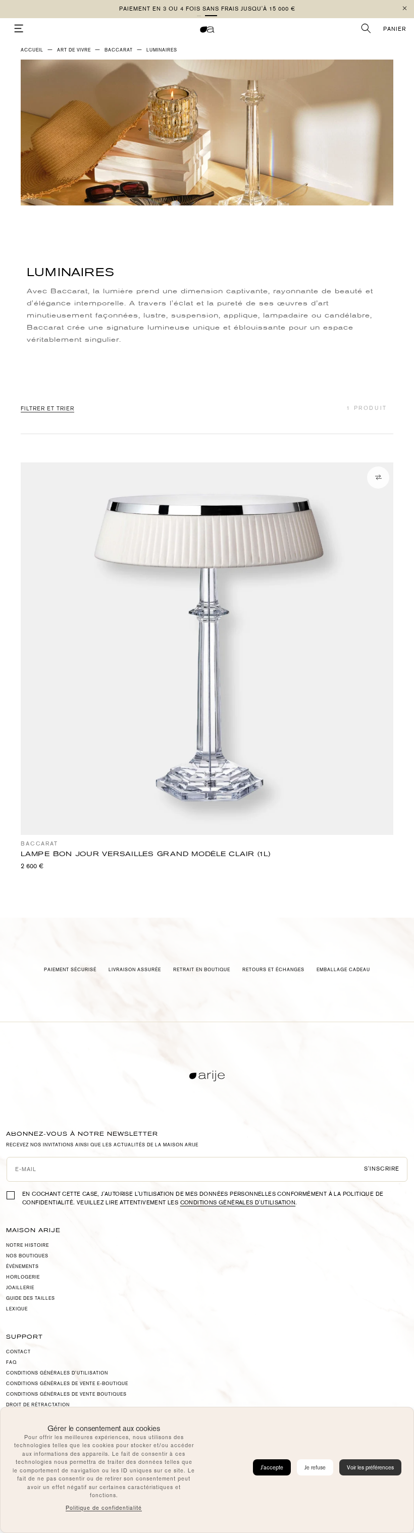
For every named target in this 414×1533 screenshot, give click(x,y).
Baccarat (119, 49)
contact (18, 1351)
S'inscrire (381, 1169)
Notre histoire (27, 1245)
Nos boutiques (27, 1255)
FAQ (11, 1362)
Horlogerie (23, 1277)
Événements (22, 1266)
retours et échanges (273, 969)
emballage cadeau (343, 969)
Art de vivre (74, 49)
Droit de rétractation (38, 1404)
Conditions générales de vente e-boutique (67, 1383)
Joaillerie (20, 1287)
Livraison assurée (135, 969)
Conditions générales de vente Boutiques (66, 1394)
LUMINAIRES (161, 49)
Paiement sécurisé (70, 969)
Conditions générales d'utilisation (238, 1202)
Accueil (32, 49)
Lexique (17, 1308)
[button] (203, 15)
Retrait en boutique (201, 969)
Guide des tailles (30, 1298)
